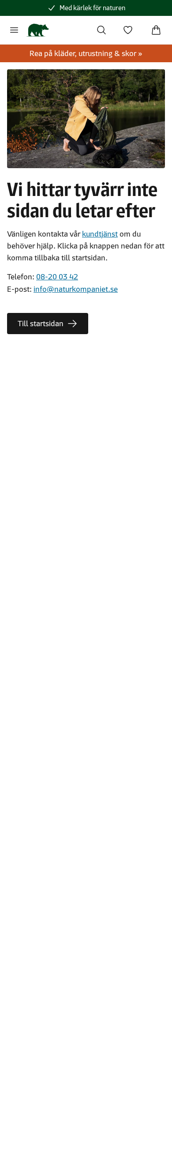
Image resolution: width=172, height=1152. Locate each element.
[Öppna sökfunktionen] (101, 30)
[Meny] (14, 30)
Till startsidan (41, 323)
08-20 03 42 (57, 277)
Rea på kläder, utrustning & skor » (86, 53)
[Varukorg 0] (156, 30)
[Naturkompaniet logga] (38, 30)
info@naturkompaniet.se (76, 289)
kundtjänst (100, 234)
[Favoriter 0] (128, 30)
